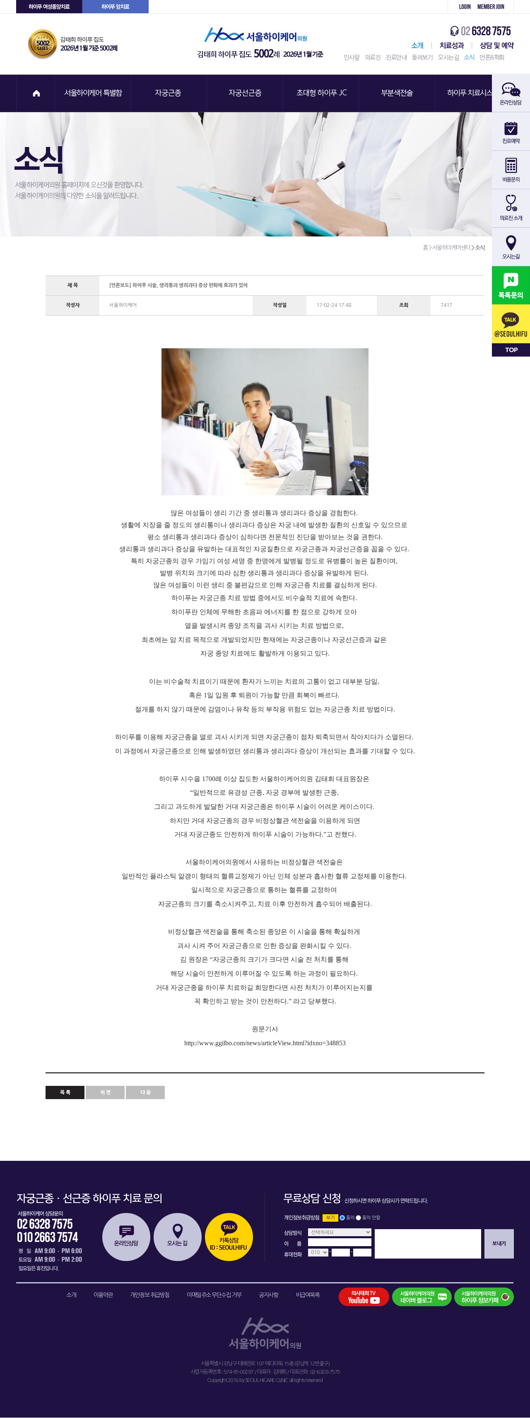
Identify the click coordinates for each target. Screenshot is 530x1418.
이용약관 (103, 1295)
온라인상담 (126, 1237)
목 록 (65, 1092)
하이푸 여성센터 (49, 7)
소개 (71, 1295)
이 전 (105, 1092)
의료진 (373, 57)
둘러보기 (422, 57)
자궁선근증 (245, 93)
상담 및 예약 (493, 45)
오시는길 (448, 57)
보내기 (499, 1243)
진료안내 (395, 57)
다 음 (145, 1092)
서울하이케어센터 (416, 45)
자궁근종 (169, 93)
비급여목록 (308, 1295)
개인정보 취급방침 (149, 1295)
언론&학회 (491, 57)
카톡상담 (229, 1237)
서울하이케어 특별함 (93, 93)
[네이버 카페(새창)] (484, 1297)
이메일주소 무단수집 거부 (214, 1295)
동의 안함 (371, 1217)
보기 (330, 1217)
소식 (469, 57)
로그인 (460, 7)
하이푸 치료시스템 (474, 93)
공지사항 (268, 1295)
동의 (350, 1217)
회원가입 (494, 7)
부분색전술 (398, 93)
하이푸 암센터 (115, 7)
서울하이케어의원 (263, 44)
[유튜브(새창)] (369, 1297)
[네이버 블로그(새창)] (422, 1297)
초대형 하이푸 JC (322, 93)
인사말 (351, 57)
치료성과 (452, 45)
